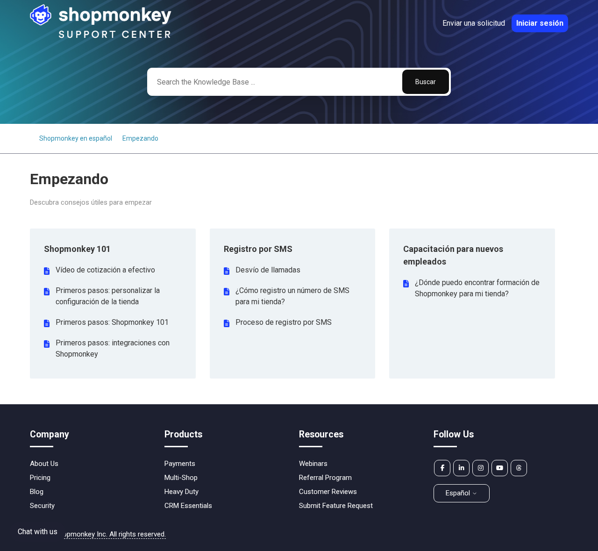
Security (42, 505)
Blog (36, 491)
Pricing (40, 477)
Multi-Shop (181, 477)
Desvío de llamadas (267, 269)
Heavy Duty (181, 491)
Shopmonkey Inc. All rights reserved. (110, 534)
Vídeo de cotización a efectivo (105, 269)
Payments (179, 463)
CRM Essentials (188, 505)
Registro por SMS (258, 249)
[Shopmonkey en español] (101, 37)
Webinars (313, 463)
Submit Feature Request (336, 505)
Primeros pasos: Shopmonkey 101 (112, 322)
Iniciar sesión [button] (539, 23)
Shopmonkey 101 (77, 249)
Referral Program (325, 477)
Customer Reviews (328, 491)
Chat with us (37, 531)
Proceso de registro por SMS (283, 322)
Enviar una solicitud (473, 23)
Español (459, 493)
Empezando (140, 138)
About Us (44, 463)
